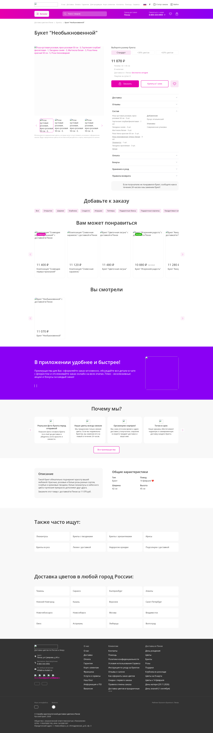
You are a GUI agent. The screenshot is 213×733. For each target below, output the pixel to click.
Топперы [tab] (111, 211)
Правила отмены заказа (119, 684)
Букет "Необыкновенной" (49, 333)
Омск (38, 623)
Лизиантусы (42, 536)
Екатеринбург (115, 591)
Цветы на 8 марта (153, 676)
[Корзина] (177, 14)
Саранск (77, 591)
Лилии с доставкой (82, 547)
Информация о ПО (93, 684)
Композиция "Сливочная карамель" (81, 268)
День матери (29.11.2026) (157, 684)
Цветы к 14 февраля (154, 680)
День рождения (152, 650)
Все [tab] (37, 211)
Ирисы (149, 536)
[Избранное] (170, 14)
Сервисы (136, 4)
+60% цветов (167, 52)
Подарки (149, 667)
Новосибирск (79, 612)
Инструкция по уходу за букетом (123, 667)
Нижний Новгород (45, 601)
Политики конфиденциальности (123, 659)
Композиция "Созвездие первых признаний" (48, 253)
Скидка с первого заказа (120, 680)
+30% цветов (143, 52)
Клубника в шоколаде (155, 671)
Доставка (70, 4)
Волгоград (151, 623)
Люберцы (113, 623)
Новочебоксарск (44, 612)
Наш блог (88, 680)
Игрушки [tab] (98, 211)
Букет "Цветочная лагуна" (114, 266)
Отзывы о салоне (116, 671)
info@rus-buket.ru (44, 670)
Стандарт (121, 52)
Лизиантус (116, 142)
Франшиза (89, 671)
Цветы (148, 655)
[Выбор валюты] (149, 4)
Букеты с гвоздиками (83, 536)
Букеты (148, 659)
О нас (63, 4)
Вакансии (88, 688)
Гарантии (85, 4)
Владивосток (152, 612)
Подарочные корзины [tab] (150, 211)
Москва (112, 612)
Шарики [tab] (60, 211)
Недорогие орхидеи (118, 547)
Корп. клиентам (109, 4)
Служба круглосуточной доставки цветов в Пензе (58, 714)
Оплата (77, 4)
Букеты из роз (43, 547)
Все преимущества (106, 449)
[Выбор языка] (144, 4)
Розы (147, 663)
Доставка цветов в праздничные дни (124, 690)
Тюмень (40, 591)
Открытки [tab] (48, 211)
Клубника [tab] (73, 211)
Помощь (128, 4)
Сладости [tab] (86, 211)
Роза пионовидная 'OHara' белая (126, 137)
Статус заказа (162, 4)
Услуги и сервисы (92, 676)
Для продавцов (96, 4)
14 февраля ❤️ (147, 480)
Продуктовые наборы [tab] (174, 211)
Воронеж (113, 601)
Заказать (127, 83)
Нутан (114, 149)
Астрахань (78, 623)
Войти (176, 4)
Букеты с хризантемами (120, 536)
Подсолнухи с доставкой (157, 547)
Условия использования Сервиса (124, 663)
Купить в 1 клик (154, 83)
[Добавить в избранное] (174, 83)
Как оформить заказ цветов (121, 676)
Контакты (120, 4)
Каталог (43, 14)
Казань (76, 601)
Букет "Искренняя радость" (148, 251)
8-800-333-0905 (43, 664)
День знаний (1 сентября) (157, 688)
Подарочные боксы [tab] (128, 211)
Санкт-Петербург (154, 601)
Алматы (149, 591)
